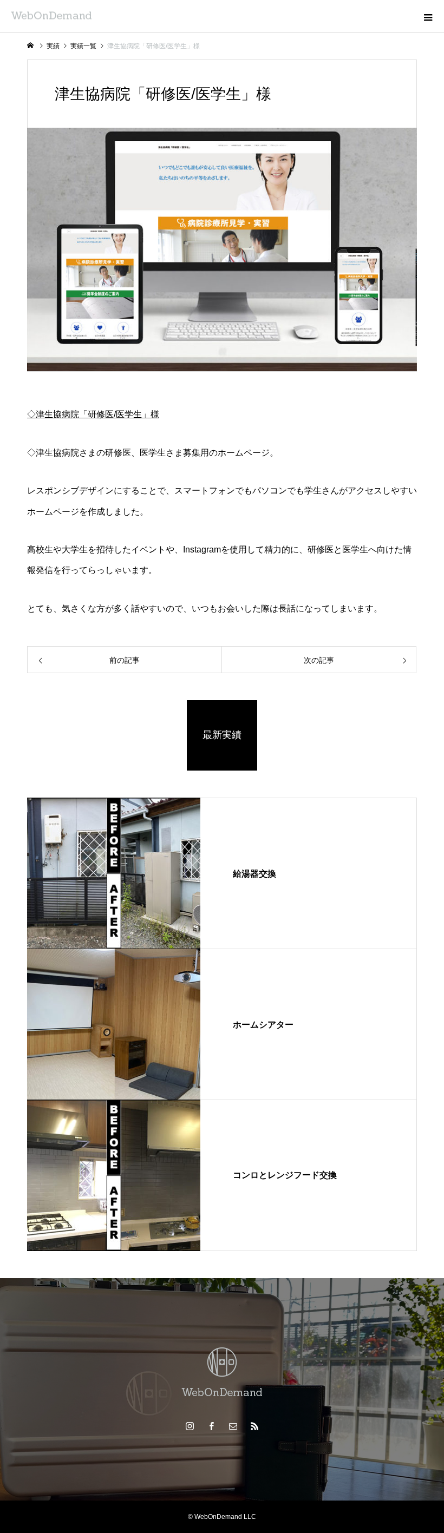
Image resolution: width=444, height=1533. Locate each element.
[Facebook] (211, 1425)
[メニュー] (428, 16)
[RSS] (254, 1425)
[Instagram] (189, 1425)
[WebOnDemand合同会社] (222, 1373)
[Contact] (232, 1425)
